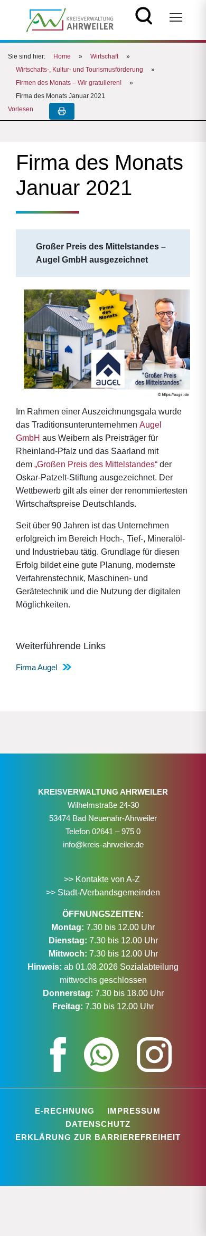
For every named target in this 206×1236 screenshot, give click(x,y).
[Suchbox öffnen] (144, 14)
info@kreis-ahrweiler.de (103, 844)
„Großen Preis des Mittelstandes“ (95, 464)
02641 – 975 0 (116, 831)
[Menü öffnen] (176, 17)
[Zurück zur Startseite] (70, 19)
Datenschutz (97, 1123)
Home (62, 56)
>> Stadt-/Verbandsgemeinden (103, 892)
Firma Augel (36, 667)
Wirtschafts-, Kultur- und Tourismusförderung (79, 69)
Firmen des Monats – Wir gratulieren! (68, 82)
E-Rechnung (65, 1110)
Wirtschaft (104, 56)
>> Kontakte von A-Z (103, 879)
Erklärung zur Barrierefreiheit (98, 1137)
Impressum (134, 1110)
